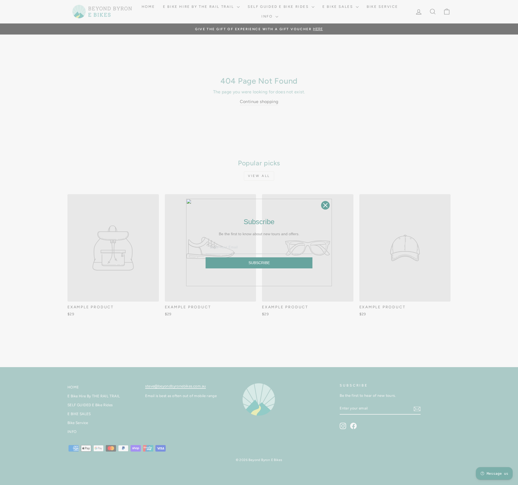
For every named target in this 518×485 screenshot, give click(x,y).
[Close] (325, 205)
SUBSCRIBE (259, 263)
